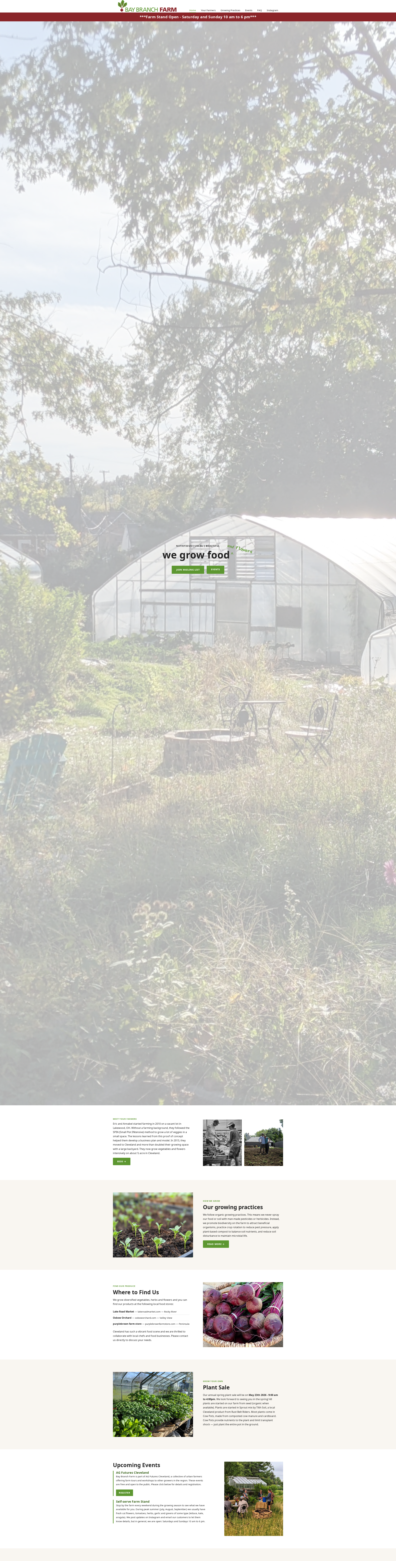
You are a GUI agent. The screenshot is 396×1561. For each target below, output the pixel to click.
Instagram (272, 10)
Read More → (216, 1244)
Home (192, 10)
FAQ (259, 10)
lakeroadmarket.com (149, 1311)
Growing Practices (230, 10)
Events (248, 10)
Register (124, 1492)
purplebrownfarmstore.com (160, 1323)
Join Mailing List (188, 569)
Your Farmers (208, 10)
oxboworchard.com (145, 1317)
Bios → (121, 1161)
